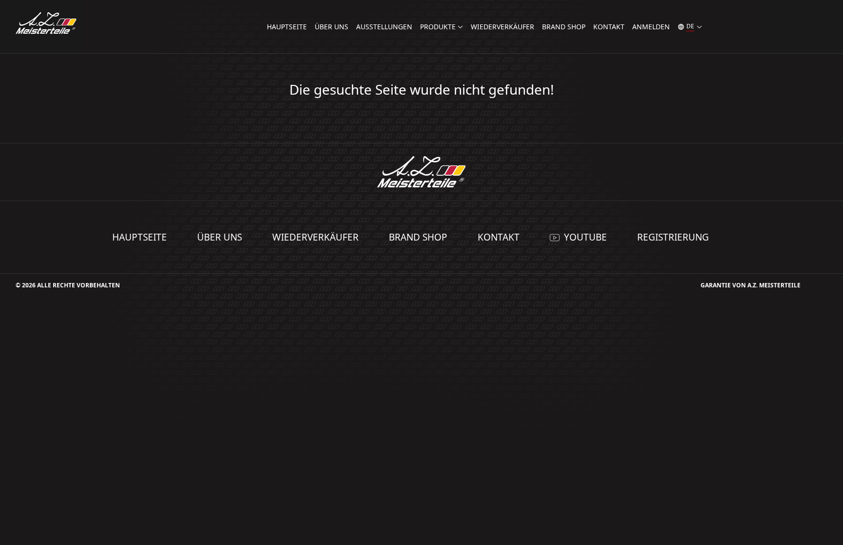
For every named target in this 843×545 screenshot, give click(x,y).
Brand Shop (563, 26)
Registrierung (673, 237)
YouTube (585, 237)
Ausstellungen (384, 26)
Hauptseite (287, 26)
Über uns (331, 26)
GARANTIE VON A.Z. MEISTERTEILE (751, 285)
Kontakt (608, 26)
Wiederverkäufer (502, 26)
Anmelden (651, 26)
